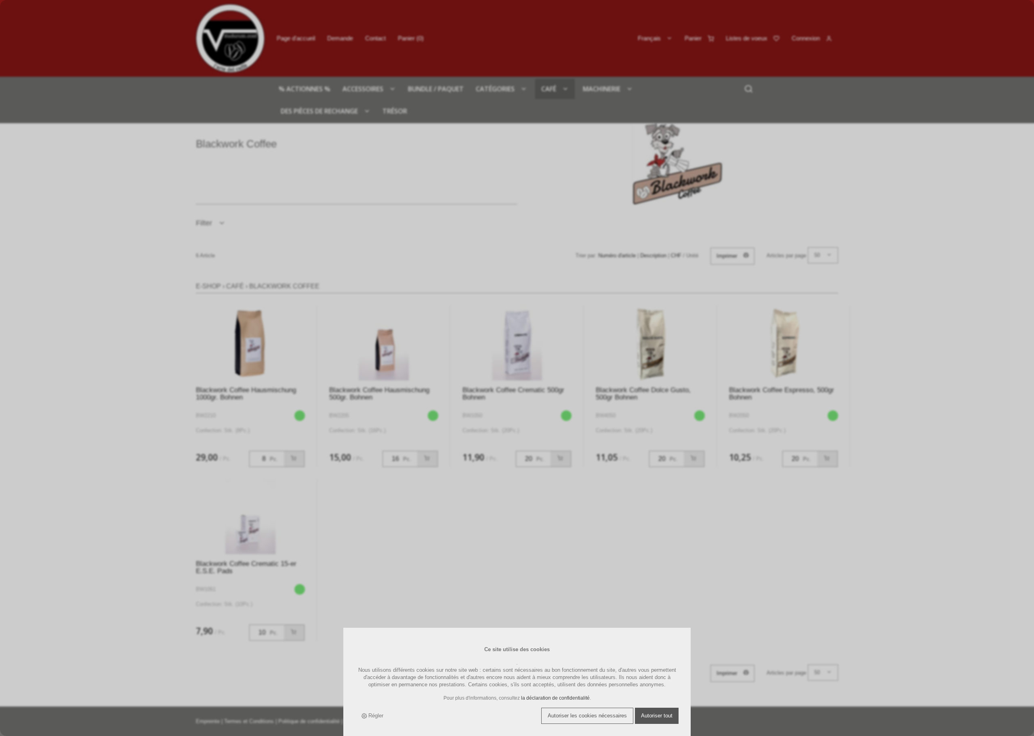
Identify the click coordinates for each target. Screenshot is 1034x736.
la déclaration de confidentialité (555, 697)
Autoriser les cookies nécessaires (587, 716)
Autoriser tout (657, 716)
